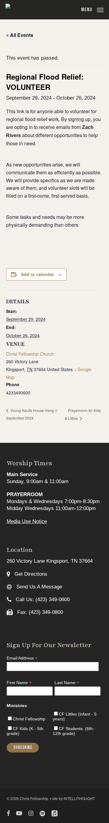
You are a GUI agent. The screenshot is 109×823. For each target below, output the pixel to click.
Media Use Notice (27, 521)
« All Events (19, 34)
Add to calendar (37, 274)
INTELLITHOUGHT (79, 799)
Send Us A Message (38, 587)
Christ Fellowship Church (30, 354)
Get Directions (30, 574)
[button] (92, 9)
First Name (19, 683)
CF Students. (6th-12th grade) (73, 731)
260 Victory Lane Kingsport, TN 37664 (50, 561)
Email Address (22, 658)
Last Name (66, 683)
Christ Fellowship (29, 718)
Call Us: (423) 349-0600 (42, 599)
